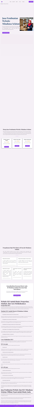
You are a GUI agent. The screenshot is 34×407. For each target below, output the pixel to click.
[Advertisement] (17, 9)
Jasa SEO (13, 1)
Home (10, 1)
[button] (31, 1)
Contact (23, 1)
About (16, 1)
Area (20, 1)
